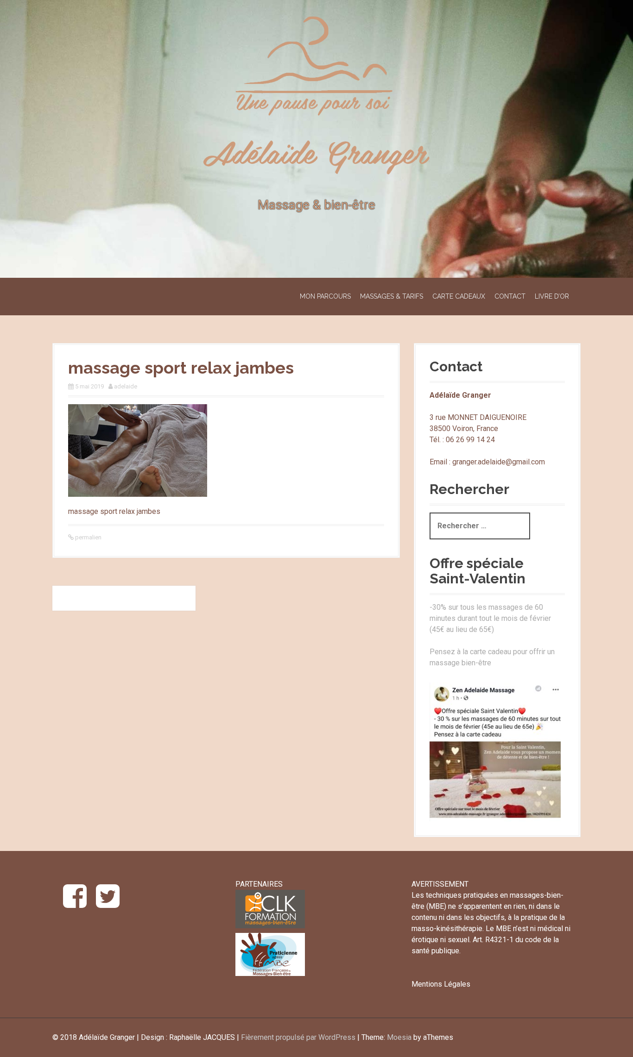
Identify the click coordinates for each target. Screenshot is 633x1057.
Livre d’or (552, 296)
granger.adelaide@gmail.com (498, 461)
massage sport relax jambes (124, 598)
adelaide (125, 386)
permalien (87, 537)
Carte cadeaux (458, 296)
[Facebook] (75, 903)
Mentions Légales (440, 984)
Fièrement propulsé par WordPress (298, 1037)
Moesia (399, 1037)
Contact (509, 296)
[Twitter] (108, 903)
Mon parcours (325, 296)
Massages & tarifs (391, 296)
